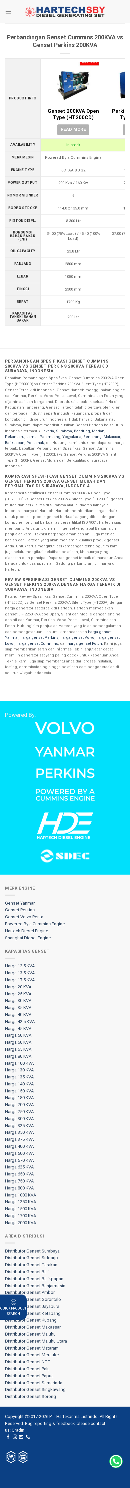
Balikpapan (14, 443)
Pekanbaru (14, 437)
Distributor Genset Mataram (32, 1348)
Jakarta (47, 431)
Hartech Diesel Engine (26, 930)
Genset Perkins (20, 909)
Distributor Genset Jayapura (32, 1306)
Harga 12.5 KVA (20, 965)
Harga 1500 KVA (20, 1208)
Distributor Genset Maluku (30, 1334)
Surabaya (64, 431)
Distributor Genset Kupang (31, 1320)
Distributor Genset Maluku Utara (36, 1341)
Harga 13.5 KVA (20, 972)
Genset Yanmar (20, 903)
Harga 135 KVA (19, 1076)
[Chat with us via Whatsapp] (116, 1461)
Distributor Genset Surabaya (32, 1251)
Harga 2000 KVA (20, 1222)
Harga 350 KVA (19, 1132)
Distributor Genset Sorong (30, 1396)
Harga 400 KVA (19, 1146)
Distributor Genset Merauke (32, 1354)
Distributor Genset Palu (27, 1368)
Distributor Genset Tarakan (31, 1264)
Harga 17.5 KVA (20, 979)
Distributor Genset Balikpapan (34, 1278)
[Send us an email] (21, 1437)
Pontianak (35, 443)
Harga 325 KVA (19, 1125)
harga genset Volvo (77, 637)
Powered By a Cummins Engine (35, 923)
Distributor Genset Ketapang (33, 1313)
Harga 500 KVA (19, 1153)
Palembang (50, 437)
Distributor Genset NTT (28, 1361)
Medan (98, 431)
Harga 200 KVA (19, 1104)
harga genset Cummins (37, 643)
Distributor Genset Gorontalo (33, 1299)
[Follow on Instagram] (15, 1437)
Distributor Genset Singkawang (35, 1389)
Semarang (92, 437)
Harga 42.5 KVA (20, 1021)
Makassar (112, 437)
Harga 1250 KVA (20, 1201)
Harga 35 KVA (18, 1007)
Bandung (82, 431)
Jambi (32, 437)
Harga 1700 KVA (20, 1215)
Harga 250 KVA (19, 1111)
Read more (73, 129)
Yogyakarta (71, 437)
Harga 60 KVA (18, 1042)
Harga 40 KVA (18, 1014)
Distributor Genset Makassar (33, 1327)
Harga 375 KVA (19, 1139)
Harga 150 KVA (19, 1090)
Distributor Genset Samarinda (33, 1382)
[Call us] (28, 1437)
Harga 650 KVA (19, 1173)
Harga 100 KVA (19, 1063)
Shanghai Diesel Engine (28, 937)
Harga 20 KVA (18, 986)
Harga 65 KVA (18, 1049)
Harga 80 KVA (18, 1056)
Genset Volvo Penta (24, 916)
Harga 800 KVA (19, 1187)
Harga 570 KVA (19, 1160)
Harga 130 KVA (19, 1069)
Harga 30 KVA (18, 1000)
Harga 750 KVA (19, 1180)
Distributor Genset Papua (29, 1375)
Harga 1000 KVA (20, 1194)
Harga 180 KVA (19, 1097)
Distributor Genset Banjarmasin (35, 1285)
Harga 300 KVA (19, 1118)
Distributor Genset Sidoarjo (31, 1257)
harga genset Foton (85, 643)
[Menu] (8, 11)
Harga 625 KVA (19, 1166)
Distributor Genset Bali (27, 1271)
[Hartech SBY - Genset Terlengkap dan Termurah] (65, 12)
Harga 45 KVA (18, 1028)
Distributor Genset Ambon (30, 1292)
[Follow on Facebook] (8, 1437)
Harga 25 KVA (18, 993)
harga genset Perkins (39, 637)
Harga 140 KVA (19, 1083)
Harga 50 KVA (18, 1035)
